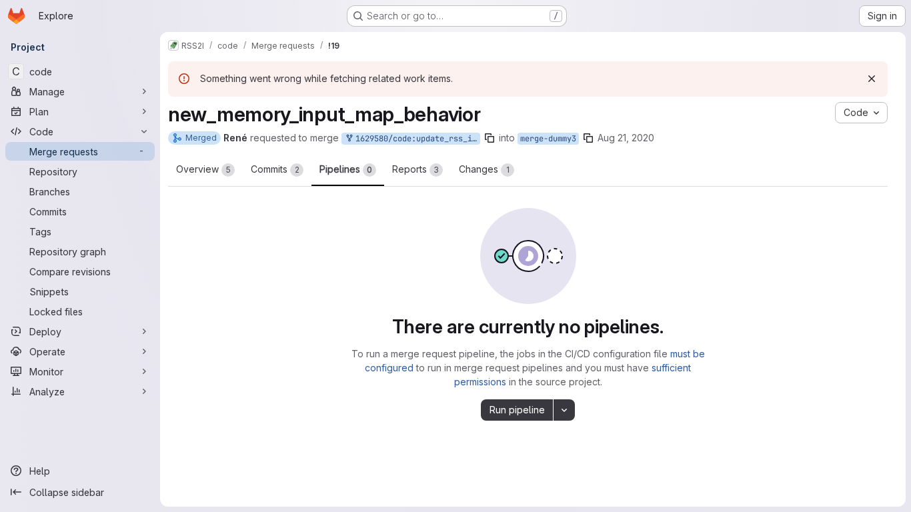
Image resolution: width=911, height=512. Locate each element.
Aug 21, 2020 (626, 137)
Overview (203, 169)
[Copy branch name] (490, 138)
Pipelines (345, 169)
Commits (275, 169)
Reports (415, 169)
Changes (484, 169)
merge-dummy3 (548, 138)
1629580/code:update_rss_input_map (415, 138)
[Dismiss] (872, 79)
